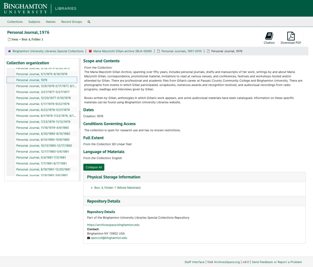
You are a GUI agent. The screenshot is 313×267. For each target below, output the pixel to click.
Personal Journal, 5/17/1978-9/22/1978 (43, 104)
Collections (15, 21)
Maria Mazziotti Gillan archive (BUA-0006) (122, 51)
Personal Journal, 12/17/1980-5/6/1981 (42, 151)
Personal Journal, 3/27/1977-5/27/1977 (43, 92)
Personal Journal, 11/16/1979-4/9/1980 (42, 127)
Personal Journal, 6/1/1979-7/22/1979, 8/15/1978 (49, 116)
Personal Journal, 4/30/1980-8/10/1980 (43, 133)
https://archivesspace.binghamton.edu (113, 225)
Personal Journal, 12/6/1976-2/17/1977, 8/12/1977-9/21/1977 (57, 86)
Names (50, 21)
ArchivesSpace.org (227, 262)
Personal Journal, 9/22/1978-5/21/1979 (43, 110)
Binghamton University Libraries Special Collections (48, 51)
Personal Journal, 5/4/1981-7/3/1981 (41, 157)
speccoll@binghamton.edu (109, 238)
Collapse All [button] (94, 167)
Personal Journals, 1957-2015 (182, 51)
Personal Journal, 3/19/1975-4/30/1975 (43, 68)
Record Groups (71, 21)
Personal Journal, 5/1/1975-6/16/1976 (41, 74)
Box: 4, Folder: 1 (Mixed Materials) (117, 187)
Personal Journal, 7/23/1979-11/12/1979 (43, 121)
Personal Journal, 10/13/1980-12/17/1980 (44, 145)
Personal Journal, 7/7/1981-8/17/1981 (41, 163)
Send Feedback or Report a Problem (277, 262)
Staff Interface (195, 262)
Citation (269, 42)
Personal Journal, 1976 (31, 80)
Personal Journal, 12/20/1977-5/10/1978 (43, 98)
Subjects (34, 21)
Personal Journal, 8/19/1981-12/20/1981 (43, 169)
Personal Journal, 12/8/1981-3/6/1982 (42, 175)
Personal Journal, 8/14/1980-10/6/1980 (43, 139)
